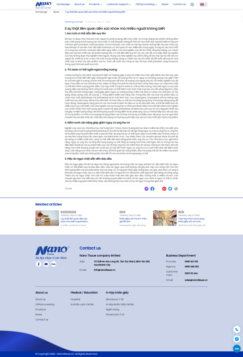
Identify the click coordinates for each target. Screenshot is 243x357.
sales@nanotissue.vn (196, 280)
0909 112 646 (191, 273)
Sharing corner (68, 212)
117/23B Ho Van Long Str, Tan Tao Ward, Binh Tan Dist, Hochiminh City (122, 263)
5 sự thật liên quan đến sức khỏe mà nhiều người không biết (75, 220)
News (165, 4)
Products (40, 309)
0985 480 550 (192, 267)
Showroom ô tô (115, 315)
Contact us (179, 4)
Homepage (63, 4)
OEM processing (44, 304)
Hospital (75, 299)
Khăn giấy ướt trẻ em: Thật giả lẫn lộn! (133, 220)
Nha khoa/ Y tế (114, 299)
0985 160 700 (191, 262)
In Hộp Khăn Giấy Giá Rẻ (120, 304)
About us (79, 4)
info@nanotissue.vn (104, 270)
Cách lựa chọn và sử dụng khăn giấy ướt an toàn (191, 220)
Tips (122, 212)
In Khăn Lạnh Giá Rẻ (82, 304)
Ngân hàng (112, 309)
